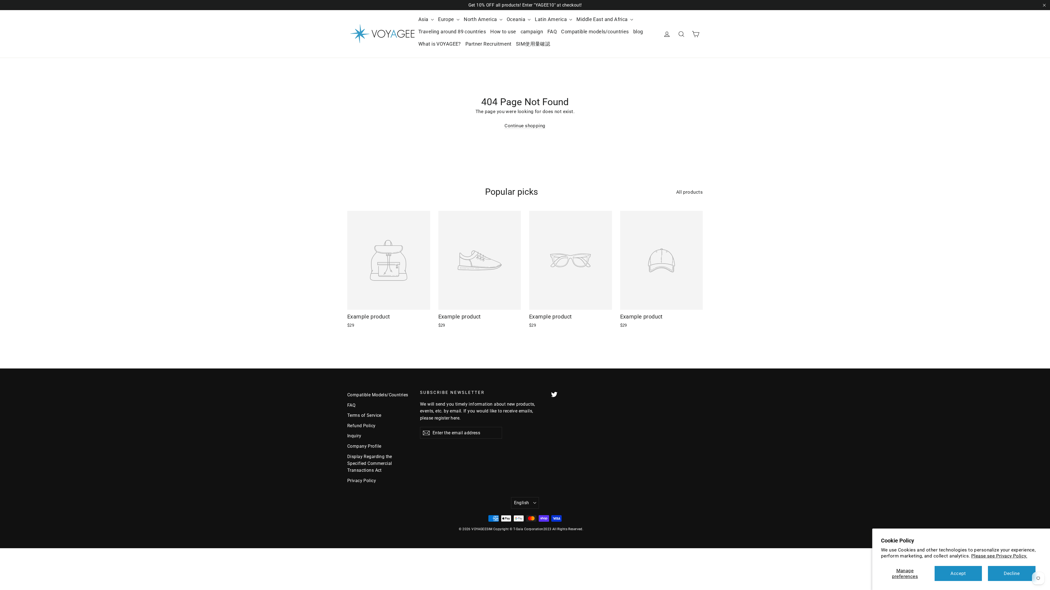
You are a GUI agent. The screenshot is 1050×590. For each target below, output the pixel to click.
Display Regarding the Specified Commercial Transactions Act (369, 463)
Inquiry (354, 435)
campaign (532, 31)
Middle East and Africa (602, 19)
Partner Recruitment (488, 44)
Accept (958, 573)
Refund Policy (361, 425)
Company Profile (364, 446)
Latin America (551, 19)
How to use (503, 31)
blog (638, 31)
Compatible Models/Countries (377, 394)
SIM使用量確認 (533, 44)
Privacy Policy (361, 480)
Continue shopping (524, 125)
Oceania (516, 19)
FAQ (552, 31)
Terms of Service (364, 415)
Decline (1012, 573)
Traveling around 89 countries (452, 31)
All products (689, 192)
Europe (446, 19)
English (521, 502)
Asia (424, 19)
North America (481, 19)
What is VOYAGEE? (439, 44)
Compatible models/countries (595, 31)
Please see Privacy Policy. (999, 556)
